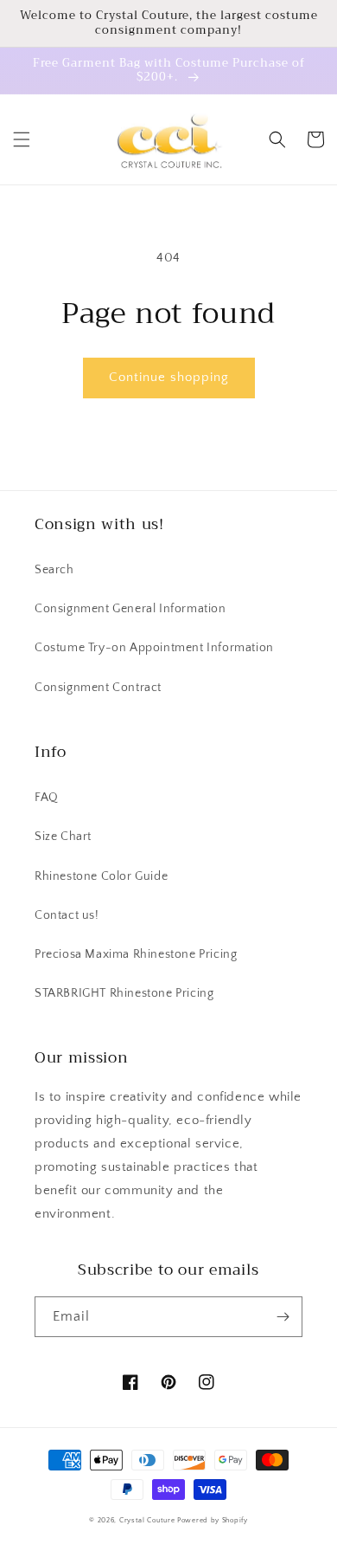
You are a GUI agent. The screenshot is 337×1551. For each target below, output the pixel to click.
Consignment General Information (130, 609)
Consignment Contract (98, 688)
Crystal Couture (148, 1520)
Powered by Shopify (212, 1520)
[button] (22, 139)
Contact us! (67, 915)
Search (54, 570)
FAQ (47, 798)
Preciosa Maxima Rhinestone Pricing (136, 954)
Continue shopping (169, 377)
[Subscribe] (283, 1316)
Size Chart (63, 836)
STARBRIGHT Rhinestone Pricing (124, 993)
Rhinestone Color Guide (101, 876)
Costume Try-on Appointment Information (154, 648)
